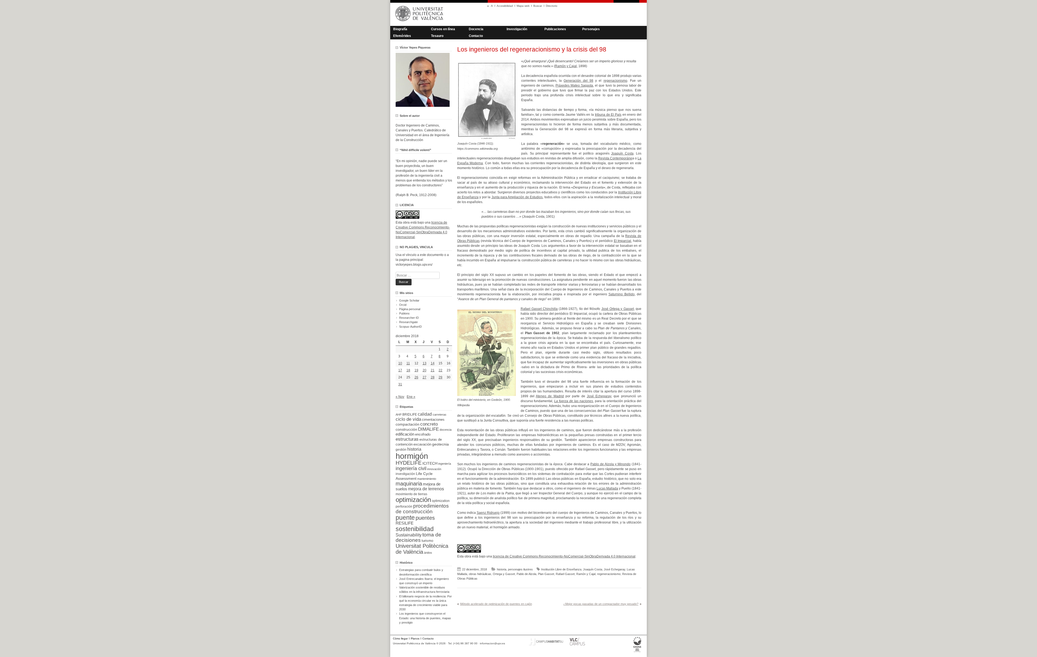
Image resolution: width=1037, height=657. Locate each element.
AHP (399, 414)
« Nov (400, 397)
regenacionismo (615, 81)
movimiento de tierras (411, 494)
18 (408, 370)
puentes (425, 518)
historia (501, 569)
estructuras (407, 439)
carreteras (439, 414)
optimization (441, 501)
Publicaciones (555, 29)
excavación (422, 444)
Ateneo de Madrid (550, 396)
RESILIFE (404, 523)
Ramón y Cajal (566, 66)
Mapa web (523, 5)
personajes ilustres (520, 569)
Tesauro (437, 36)
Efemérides (402, 36)
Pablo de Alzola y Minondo (610, 464)
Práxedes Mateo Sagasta (574, 85)
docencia (446, 429)
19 (416, 370)
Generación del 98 (578, 81)
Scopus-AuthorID (410, 326)
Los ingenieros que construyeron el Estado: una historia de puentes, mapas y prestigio (425, 618)
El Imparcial (622, 241)
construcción (406, 429)
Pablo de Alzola (526, 574)
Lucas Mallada (607, 488)
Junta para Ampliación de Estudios (517, 197)
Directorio (551, 5)
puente (405, 517)
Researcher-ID (409, 317)
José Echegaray (599, 396)
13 (424, 363)
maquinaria (409, 484)
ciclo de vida (408, 419)
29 (440, 377)
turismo (427, 541)
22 (440, 370)
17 (400, 370)
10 (400, 363)
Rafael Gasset (565, 574)
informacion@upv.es (492, 643)
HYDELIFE (409, 463)
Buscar (537, 5)
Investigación (517, 29)
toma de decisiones (418, 537)
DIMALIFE (428, 429)
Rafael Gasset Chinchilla (539, 309)
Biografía (400, 29)
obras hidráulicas (480, 574)
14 (433, 363)
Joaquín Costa (622, 153)
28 (433, 377)
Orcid (402, 304)
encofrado (422, 434)
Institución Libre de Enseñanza (561, 569)
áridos (428, 552)
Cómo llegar (400, 638)
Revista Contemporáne (615, 158)
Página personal (409, 309)
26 (416, 377)
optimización (413, 499)
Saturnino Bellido (621, 294)
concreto (429, 424)
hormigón (412, 455)
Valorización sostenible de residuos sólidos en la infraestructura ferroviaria (424, 589)
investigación (405, 474)
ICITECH (429, 463)
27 (424, 377)
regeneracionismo (609, 574)
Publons (404, 313)
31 (400, 384)
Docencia (476, 29)
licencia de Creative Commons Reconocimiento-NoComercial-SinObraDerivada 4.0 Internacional (564, 556)
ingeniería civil (411, 468)
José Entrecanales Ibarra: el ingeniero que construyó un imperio (424, 581)
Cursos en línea (443, 29)
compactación (407, 424)
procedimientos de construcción (422, 508)
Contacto (476, 36)
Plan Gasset (546, 574)
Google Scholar (409, 300)
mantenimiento (426, 478)
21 (433, 370)
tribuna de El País (608, 115)
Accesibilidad (505, 5)
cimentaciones (433, 420)
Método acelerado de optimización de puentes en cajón (496, 603)
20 (424, 370)
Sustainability (409, 535)
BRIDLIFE (409, 414)
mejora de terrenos (426, 489)
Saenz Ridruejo (488, 513)
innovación (434, 469)
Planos (415, 638)
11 (408, 363)
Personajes (591, 29)
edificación (405, 434)
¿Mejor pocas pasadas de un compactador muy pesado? (600, 603)
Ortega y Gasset (504, 574)
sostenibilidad (415, 528)
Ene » (411, 397)
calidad (425, 414)
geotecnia (440, 444)
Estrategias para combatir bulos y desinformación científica (421, 572)
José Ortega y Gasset (617, 309)
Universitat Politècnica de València (422, 549)
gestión (401, 449)
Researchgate (408, 322)
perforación (404, 506)
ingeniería (444, 463)
